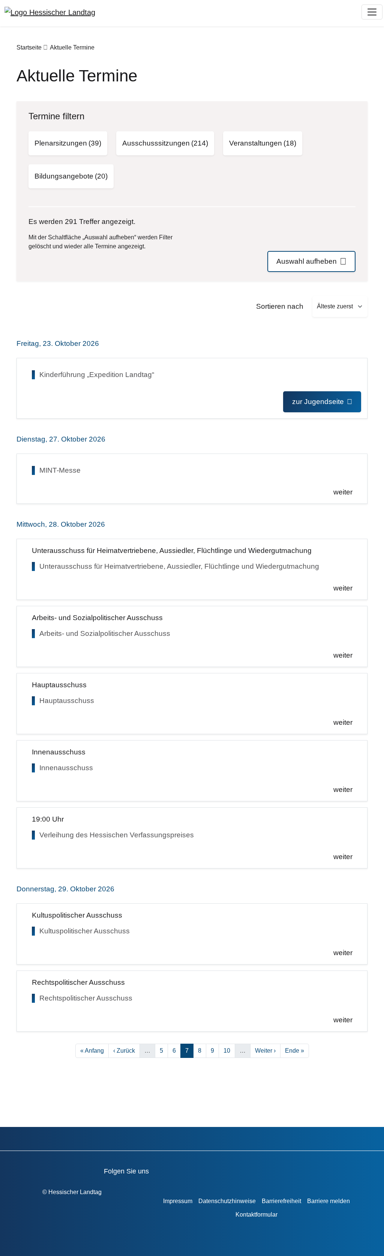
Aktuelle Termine (72, 47)
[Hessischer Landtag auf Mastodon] (252, 1169)
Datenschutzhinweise (227, 1201)
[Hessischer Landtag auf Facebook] (167, 1169)
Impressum (177, 1201)
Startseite (29, 47)
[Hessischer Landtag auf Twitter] (210, 1169)
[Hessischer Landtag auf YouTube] (188, 1169)
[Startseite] (49, 12)
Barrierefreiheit (281, 1201)
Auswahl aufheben (306, 261)
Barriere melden (328, 1201)
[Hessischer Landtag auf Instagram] (231, 1169)
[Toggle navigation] (372, 12)
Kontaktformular (257, 1214)
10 (229, 1050)
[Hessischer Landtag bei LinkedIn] (274, 1169)
